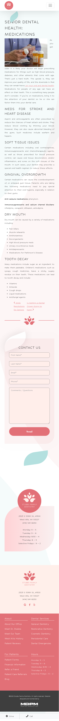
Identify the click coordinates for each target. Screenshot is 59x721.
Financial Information (15, 664)
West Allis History (14, 638)
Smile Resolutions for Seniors (19, 306)
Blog (7, 679)
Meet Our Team (12, 633)
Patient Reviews (13, 643)
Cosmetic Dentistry (40, 633)
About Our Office (13, 624)
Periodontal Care (39, 638)
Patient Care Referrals (16, 674)
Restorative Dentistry (42, 629)
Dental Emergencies (41, 643)
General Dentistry (40, 624)
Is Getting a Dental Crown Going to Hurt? (36, 306)
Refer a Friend (12, 669)
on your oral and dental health (39, 85)
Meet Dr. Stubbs (13, 629)
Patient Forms (12, 659)
